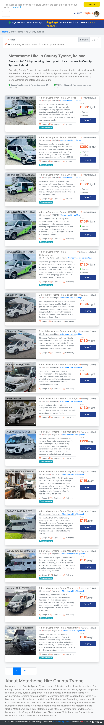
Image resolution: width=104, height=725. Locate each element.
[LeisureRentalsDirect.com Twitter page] (99, 722)
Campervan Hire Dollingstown (80, 258)
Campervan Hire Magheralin (73, 631)
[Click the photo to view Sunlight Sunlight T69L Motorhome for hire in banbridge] (20, 377)
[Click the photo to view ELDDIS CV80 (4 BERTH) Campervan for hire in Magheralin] (20, 640)
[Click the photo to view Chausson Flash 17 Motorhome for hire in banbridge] (20, 307)
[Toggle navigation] (6, 14)
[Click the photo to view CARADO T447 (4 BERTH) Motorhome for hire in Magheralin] (20, 523)
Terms (68, 722)
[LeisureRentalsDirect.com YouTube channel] (101, 722)
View (87, 120)
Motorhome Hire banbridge (71, 298)
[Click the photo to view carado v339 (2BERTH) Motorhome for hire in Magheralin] (20, 600)
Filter (12, 39)
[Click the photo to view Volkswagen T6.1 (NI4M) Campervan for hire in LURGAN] (20, 110)
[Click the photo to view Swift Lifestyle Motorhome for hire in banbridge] (20, 411)
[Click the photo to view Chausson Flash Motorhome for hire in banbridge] (20, 343)
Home (5, 31)
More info (17, 7)
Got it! (92, 4)
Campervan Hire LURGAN (70, 101)
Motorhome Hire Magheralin (73, 435)
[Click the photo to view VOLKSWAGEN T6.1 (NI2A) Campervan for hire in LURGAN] (20, 224)
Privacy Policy (58, 722)
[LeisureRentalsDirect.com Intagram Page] (96, 722)
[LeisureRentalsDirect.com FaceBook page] (93, 722)
